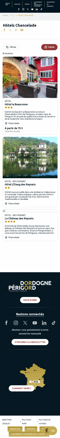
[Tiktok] (41, 9)
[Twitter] (27, 9)
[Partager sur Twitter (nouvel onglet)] (10, 31)
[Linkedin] (37, 9)
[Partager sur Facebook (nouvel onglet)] (4, 31)
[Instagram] (23, 9)
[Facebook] (18, 9)
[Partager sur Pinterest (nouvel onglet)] (16, 31)
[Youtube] (32, 9)
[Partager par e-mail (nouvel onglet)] (21, 31)
